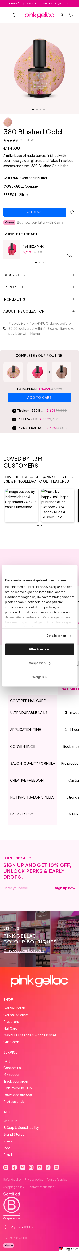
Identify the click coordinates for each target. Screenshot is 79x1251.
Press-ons (11, 1021)
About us (10, 1121)
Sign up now (65, 888)
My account (12, 1074)
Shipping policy (13, 1187)
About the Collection (23, 311)
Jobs (7, 1148)
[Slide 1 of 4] (33, 109)
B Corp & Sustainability (21, 1127)
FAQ (6, 1061)
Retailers (10, 1154)
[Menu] (5, 15)
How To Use (14, 287)
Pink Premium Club (17, 1088)
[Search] (14, 15)
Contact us (12, 1067)
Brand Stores (13, 1134)
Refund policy (12, 1179)
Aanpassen (37, 663)
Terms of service (57, 1179)
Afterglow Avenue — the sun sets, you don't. (39, 3)
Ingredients (14, 299)
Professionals (14, 1101)
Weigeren (39, 677)
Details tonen (56, 635)
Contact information (40, 1187)
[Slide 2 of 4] (37, 109)
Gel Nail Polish (14, 1008)
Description (14, 275)
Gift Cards (11, 1042)
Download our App (17, 1094)
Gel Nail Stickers (16, 1014)
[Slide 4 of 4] (44, 109)
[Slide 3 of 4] (40, 109)
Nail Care (10, 1028)
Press (7, 1141)
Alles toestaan (39, 649)
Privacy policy (34, 1179)
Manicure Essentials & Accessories (29, 1035)
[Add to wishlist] (72, 212)
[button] (21, 505)
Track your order (15, 1081)
